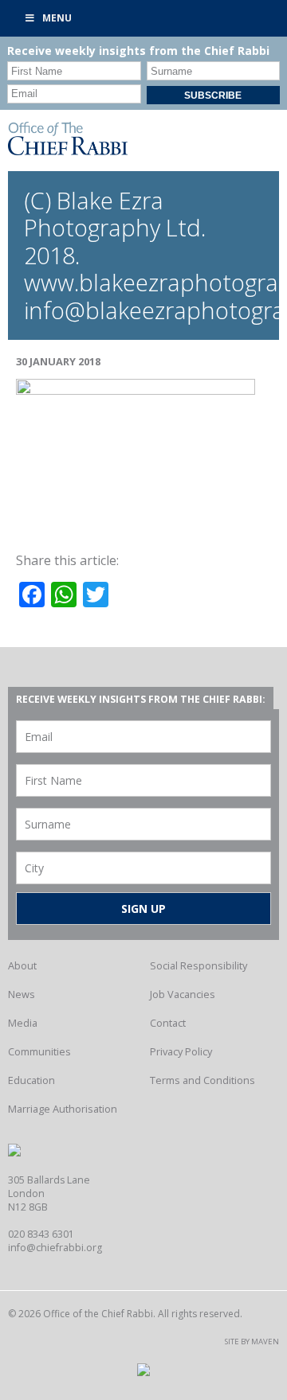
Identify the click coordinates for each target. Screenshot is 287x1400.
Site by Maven (252, 1341)
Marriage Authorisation (62, 1109)
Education (31, 1080)
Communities (39, 1051)
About (22, 965)
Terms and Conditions (202, 1080)
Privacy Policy (181, 1051)
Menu (57, 18)
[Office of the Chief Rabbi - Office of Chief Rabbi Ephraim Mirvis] (68, 150)
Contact (168, 1023)
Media (22, 1023)
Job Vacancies (182, 994)
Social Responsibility (198, 965)
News (21, 994)
